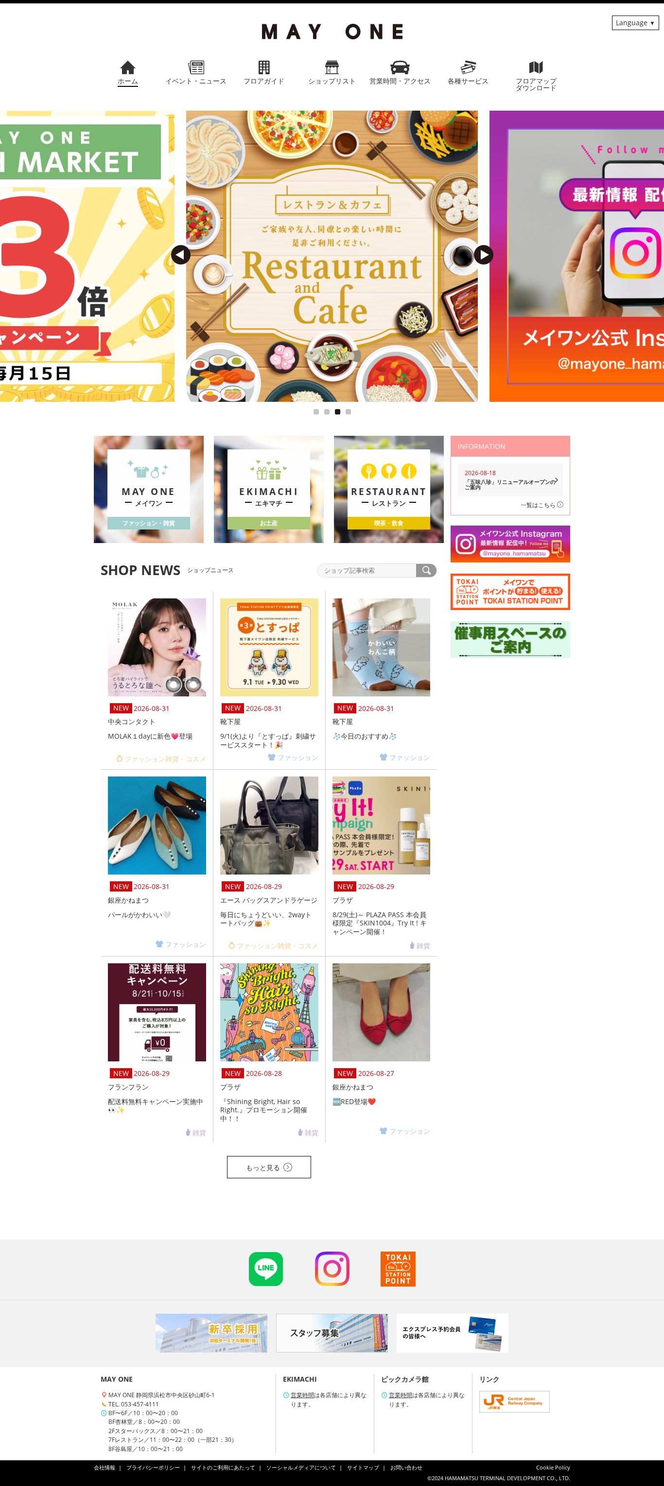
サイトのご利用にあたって (223, 1467)
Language (631, 22)
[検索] (426, 570)
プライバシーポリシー (153, 1467)
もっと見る (263, 1167)
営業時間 (302, 1395)
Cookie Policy (553, 1467)
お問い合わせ (406, 1467)
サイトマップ (363, 1467)
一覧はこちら (539, 505)
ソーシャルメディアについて (301, 1467)
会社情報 (104, 1467)
